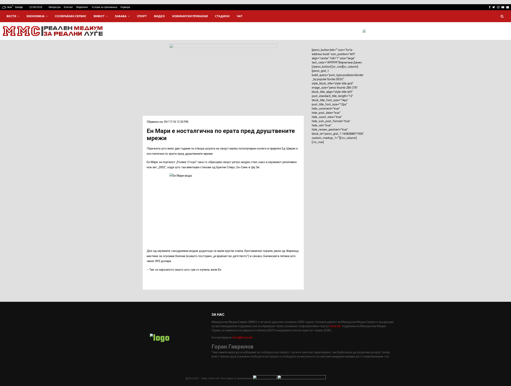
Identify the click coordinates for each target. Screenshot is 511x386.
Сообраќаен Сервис (70, 16)
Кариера (125, 7)
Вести (11, 16)
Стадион (222, 16)
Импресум (54, 7)
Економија (36, 16)
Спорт (142, 16)
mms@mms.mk (242, 337)
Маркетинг (82, 7)
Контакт (68, 7)
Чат (240, 16)
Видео (159, 16)
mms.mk (335, 326)
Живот (99, 16)
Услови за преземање (104, 7)
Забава (121, 16)
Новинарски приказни (190, 16)
